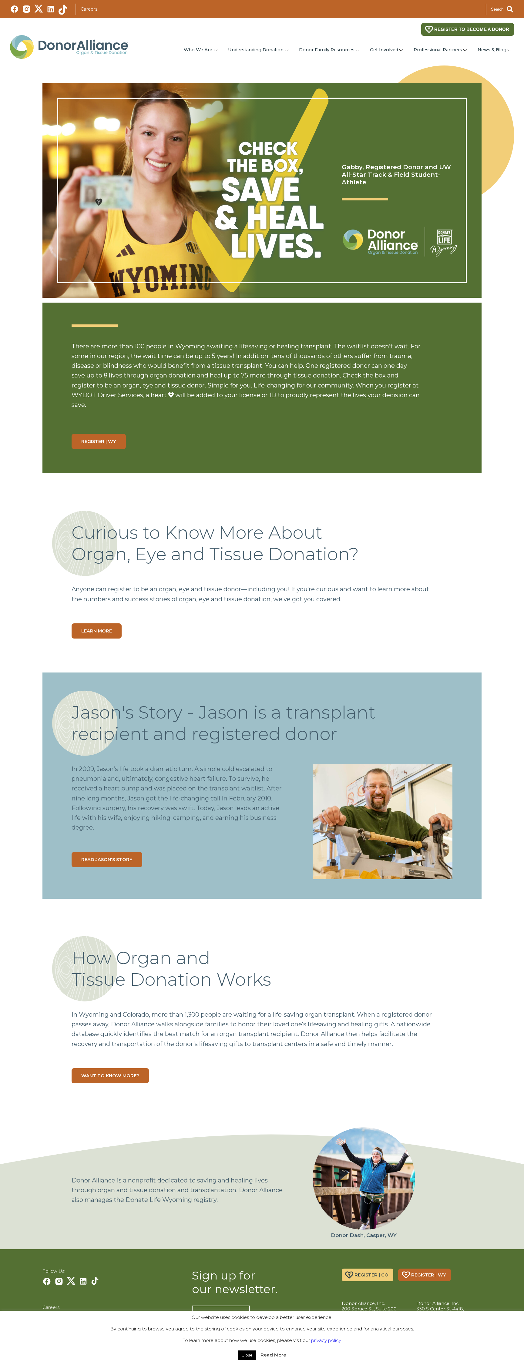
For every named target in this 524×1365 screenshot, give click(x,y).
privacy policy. (326, 1340)
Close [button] (247, 1355)
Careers (89, 9)
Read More (273, 1355)
